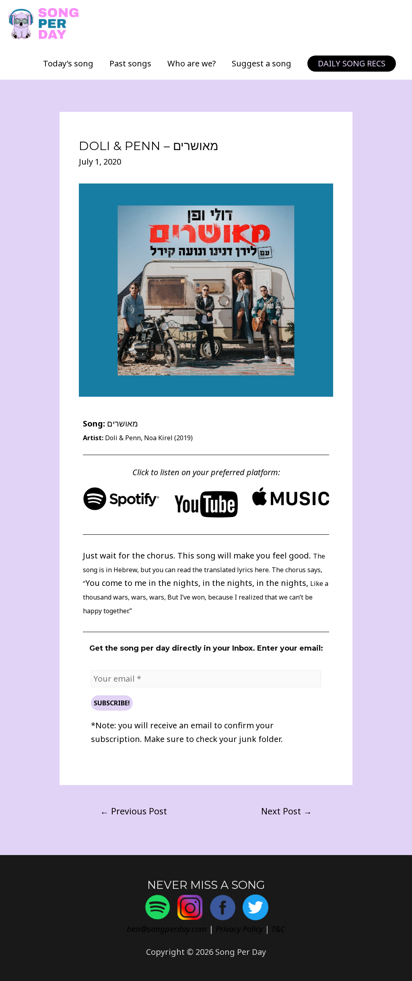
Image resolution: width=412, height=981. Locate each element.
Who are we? (191, 63)
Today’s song (68, 63)
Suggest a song (261, 63)
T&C (278, 928)
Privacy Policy (239, 928)
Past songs (130, 63)
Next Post (286, 811)
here (262, 569)
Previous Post (133, 811)
